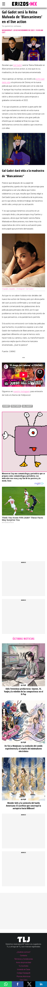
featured (15, 406)
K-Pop (23, 685)
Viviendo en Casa (23, 969)
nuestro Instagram (21, 391)
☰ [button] (3, 3)
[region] (20, 540)
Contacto (23, 955)
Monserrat (7, 30)
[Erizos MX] (23, 4)
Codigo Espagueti (23, 973)
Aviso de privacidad (23, 962)
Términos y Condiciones (23, 959)
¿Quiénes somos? (23, 952)
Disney (6, 406)
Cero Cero (23, 980)
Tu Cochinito (23, 966)
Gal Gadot (17, 65)
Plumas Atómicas (23, 976)
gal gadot (27, 406)
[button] (6, 984)
